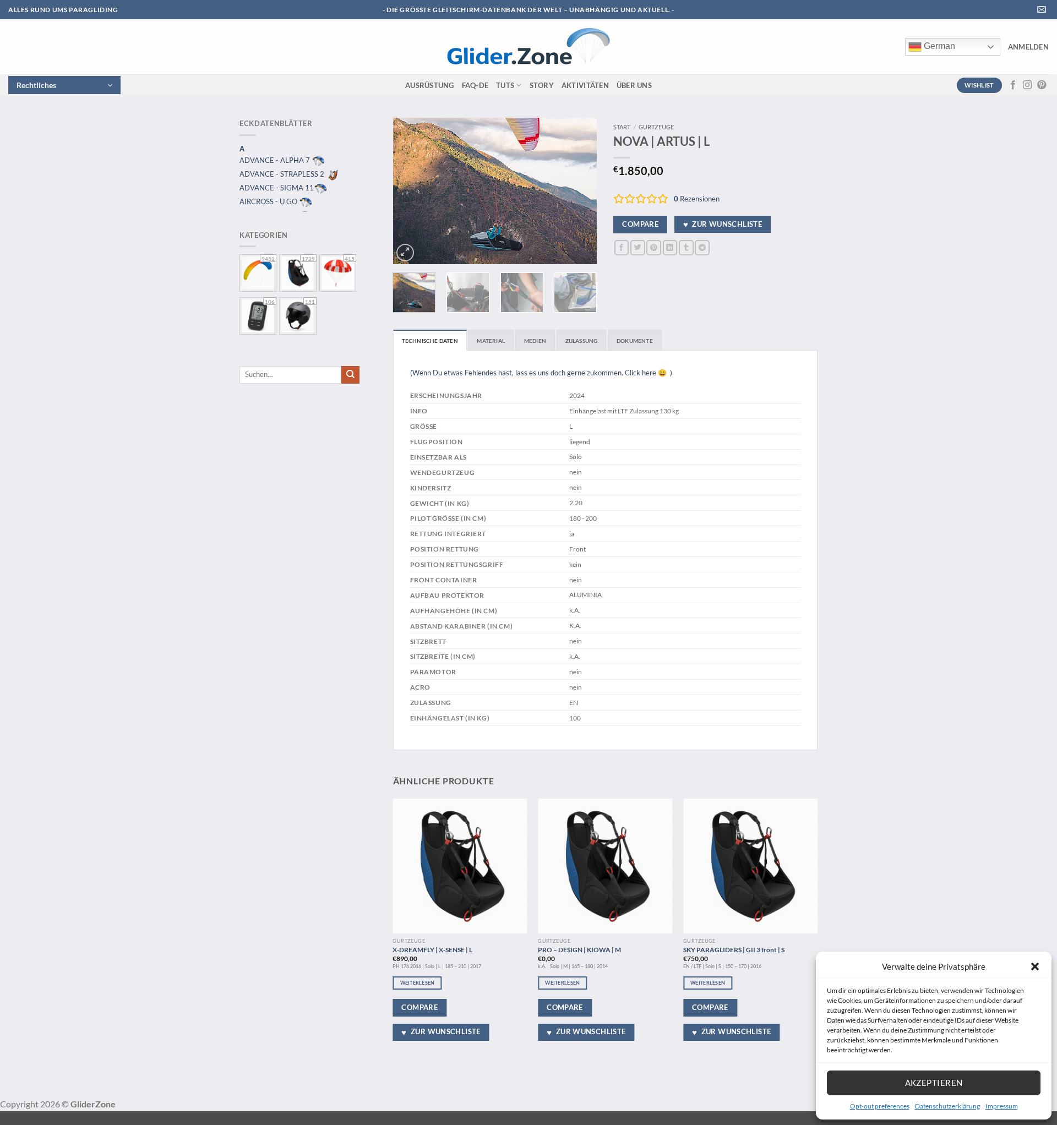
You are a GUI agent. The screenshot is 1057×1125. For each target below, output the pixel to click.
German (938, 46)
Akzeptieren (934, 1083)
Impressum (1001, 1106)
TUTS (505, 85)
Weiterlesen (417, 983)
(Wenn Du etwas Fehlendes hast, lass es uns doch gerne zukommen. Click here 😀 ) (541, 372)
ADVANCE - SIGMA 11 (276, 187)
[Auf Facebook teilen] (621, 247)
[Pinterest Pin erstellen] (653, 247)
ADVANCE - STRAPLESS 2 (282, 174)
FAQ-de (475, 85)
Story (542, 85)
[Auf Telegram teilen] (702, 247)
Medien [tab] (535, 340)
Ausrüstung (429, 85)
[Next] (579, 190)
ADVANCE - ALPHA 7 (275, 160)
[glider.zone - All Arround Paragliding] (528, 46)
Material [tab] (491, 340)
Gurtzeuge (656, 126)
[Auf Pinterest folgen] (1041, 85)
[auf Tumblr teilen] (686, 247)
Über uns (634, 85)
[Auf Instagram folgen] (1027, 85)
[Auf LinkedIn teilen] (670, 247)
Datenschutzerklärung (947, 1106)
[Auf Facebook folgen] (1013, 85)
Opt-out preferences (879, 1106)
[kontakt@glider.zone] (1043, 10)
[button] (1034, 966)
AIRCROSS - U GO (269, 201)
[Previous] (411, 190)
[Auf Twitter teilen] (637, 247)
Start (621, 126)
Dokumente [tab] (635, 340)
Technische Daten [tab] (430, 340)
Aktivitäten (585, 85)
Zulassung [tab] (581, 340)
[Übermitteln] (350, 375)
